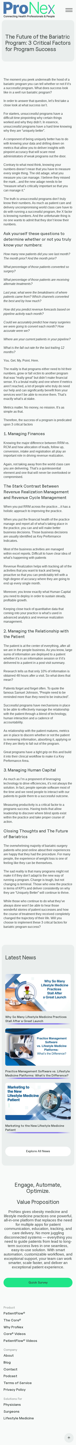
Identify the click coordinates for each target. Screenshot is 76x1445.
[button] (68, 10)
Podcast (10, 1376)
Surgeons (11, 1411)
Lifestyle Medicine (19, 1418)
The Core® (12, 1320)
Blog (7, 1362)
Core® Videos (15, 1334)
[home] (29, 10)
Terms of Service (18, 1383)
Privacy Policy (15, 1389)
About (9, 1355)
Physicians (12, 1404)
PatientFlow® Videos (20, 1341)
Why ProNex (13, 1327)
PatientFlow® (14, 1313)
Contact (10, 1369)
